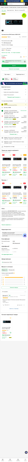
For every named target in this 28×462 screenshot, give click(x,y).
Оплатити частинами (14, 69)
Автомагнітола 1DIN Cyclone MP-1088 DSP (17, 194)
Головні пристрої (12, 7)
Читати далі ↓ (6, 302)
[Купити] (10, 170)
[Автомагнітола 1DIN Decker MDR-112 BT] (7, 159)
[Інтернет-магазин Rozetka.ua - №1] (5, 4)
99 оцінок (8, 50)
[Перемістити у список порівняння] (20, 57)
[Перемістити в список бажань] (24, 57)
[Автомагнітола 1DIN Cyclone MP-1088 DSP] (17, 187)
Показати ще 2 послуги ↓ (14, 97)
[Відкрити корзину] (26, 4)
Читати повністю (6, 224)
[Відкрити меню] (2, 4)
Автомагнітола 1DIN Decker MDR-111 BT (6, 328)
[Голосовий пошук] (23, 4)
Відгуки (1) (4, 270)
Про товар (4, 10)
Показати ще (13, 134)
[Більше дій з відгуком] (24, 305)
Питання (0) (11, 270)
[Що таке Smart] (3, 14)
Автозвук (7, 7)
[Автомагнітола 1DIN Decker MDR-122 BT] (17, 159)
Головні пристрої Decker (22, 7)
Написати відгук (14, 287)
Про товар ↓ (7, 74)
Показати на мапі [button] (9, 113)
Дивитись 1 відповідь (14, 308)
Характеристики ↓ (20, 74)
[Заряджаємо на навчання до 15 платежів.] (14, 83)
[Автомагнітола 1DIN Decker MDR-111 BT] (7, 321)
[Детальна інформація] (7, 180)
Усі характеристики (7, 254)
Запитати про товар (6, 52)
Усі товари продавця (15, 52)
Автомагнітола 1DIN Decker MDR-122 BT (17, 165)
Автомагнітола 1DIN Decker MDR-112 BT (6, 165)
